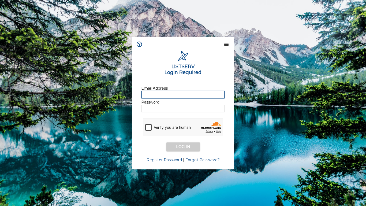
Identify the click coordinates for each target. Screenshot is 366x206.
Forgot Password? (202, 159)
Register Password (164, 159)
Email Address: (155, 88)
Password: (150, 102)
